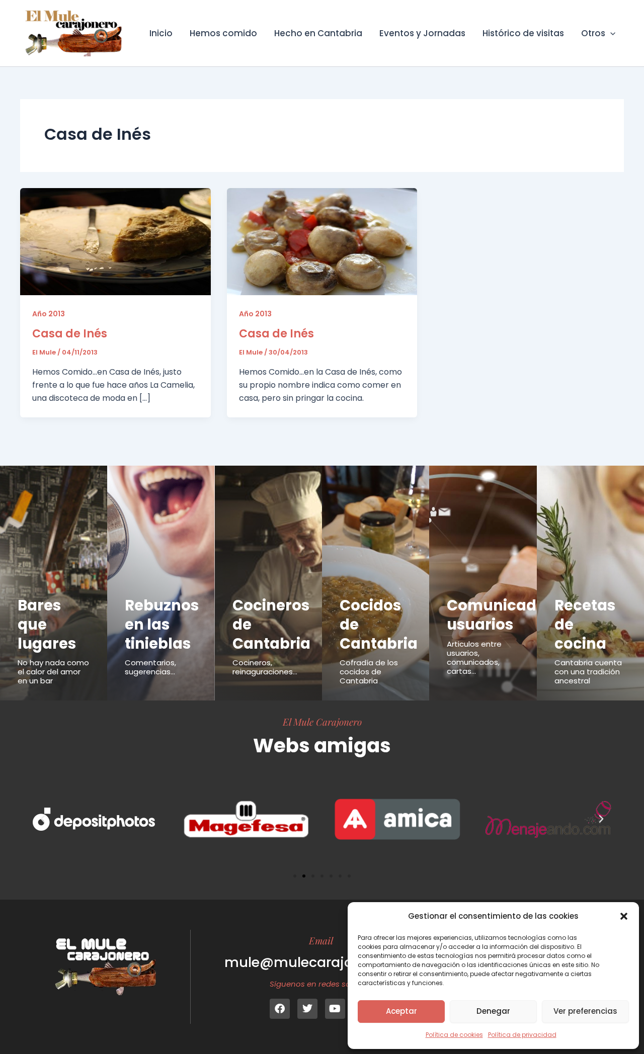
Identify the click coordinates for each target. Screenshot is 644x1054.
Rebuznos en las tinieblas (162, 624)
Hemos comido (223, 33)
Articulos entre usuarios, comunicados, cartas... (474, 657)
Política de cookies (454, 1034)
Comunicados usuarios (500, 615)
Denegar (493, 1011)
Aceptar (401, 1011)
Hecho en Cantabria (318, 33)
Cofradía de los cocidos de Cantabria (369, 671)
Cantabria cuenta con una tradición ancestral (588, 671)
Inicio (161, 33)
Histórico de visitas (523, 33)
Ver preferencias (585, 1011)
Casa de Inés (69, 333)
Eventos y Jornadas (422, 33)
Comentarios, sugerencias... (150, 667)
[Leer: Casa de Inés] (115, 241)
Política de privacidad (522, 1034)
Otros (593, 33)
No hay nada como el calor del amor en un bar (53, 671)
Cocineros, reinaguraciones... (264, 667)
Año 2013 (48, 314)
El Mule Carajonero (322, 721)
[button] (624, 916)
